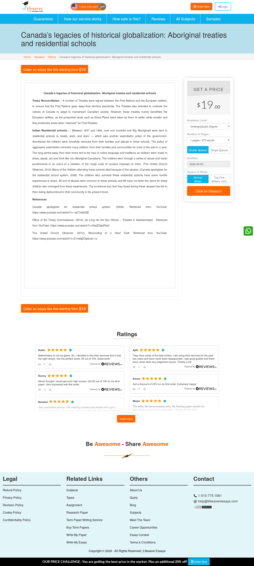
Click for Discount (209, 190)
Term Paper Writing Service (84, 520)
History (52, 57)
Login (224, 6)
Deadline (192, 158)
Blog (133, 505)
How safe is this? (126, 18)
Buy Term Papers (77, 527)
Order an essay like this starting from (54, 69)
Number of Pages (198, 134)
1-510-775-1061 (88, 7)
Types (70, 497)
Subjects (72, 490)
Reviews (158, 18)
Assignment (74, 505)
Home (27, 57)
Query (134, 497)
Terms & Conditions (143, 542)
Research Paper (77, 512)
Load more (126, 419)
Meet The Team (140, 520)
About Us (136, 490)
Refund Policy (12, 490)
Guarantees (43, 18)
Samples (213, 18)
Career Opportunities (143, 527)
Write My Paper (76, 535)
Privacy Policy (12, 497)
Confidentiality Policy (17, 520)
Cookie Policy (12, 512)
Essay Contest (139, 535)
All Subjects (185, 18)
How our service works (83, 18)
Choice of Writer (197, 172)
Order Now (203, 6)
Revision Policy (13, 505)
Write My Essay (76, 542)
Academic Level (197, 120)
